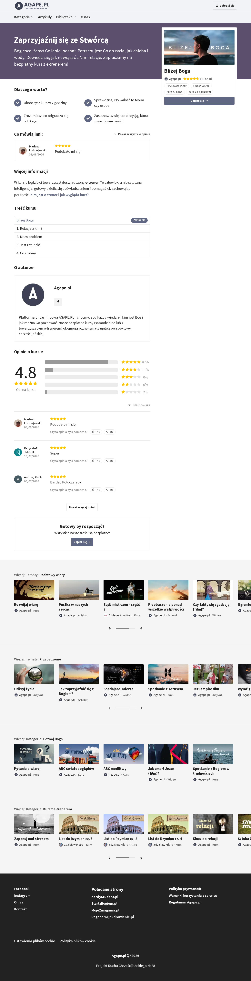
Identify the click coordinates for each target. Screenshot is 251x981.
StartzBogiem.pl (104, 903)
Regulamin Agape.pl (185, 902)
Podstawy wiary (52, 575)
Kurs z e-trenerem (57, 809)
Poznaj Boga (53, 739)
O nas (85, 17)
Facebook (22, 888)
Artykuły (45, 17)
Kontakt (20, 909)
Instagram (22, 895)
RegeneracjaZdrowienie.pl (112, 917)
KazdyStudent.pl (104, 896)
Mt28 (151, 965)
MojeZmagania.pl (105, 910)
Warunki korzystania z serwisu (193, 895)
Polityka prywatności (186, 888)
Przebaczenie (50, 659)
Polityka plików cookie (78, 941)
